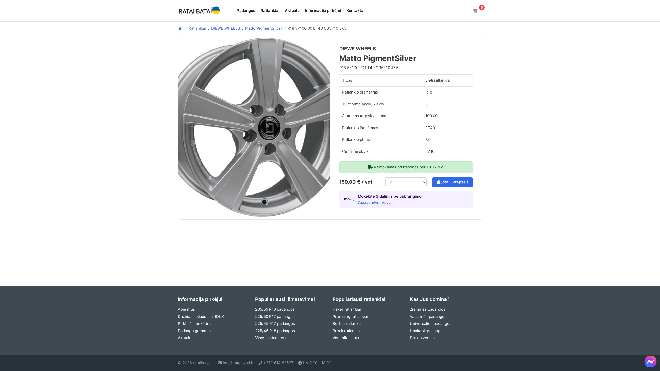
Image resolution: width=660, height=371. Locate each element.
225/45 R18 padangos (275, 330)
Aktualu (292, 10)
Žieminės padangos (428, 309)
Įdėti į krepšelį (454, 182)
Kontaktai (355, 10)
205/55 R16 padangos (275, 309)
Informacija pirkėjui (323, 10)
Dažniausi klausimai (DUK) (202, 316)
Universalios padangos (430, 323)
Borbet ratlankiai (347, 323)
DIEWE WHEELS (225, 28)
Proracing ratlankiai (350, 316)
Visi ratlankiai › (346, 337)
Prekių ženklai (423, 337)
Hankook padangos (427, 330)
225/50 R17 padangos (275, 316)
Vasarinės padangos (428, 316)
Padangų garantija (194, 330)
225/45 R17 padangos (275, 323)
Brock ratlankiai (347, 330)
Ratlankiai (270, 10)
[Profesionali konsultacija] (650, 361)
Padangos (246, 10)
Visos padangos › (270, 337)
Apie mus (186, 309)
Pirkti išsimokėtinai (195, 323)
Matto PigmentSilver (263, 28)
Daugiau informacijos (374, 202)
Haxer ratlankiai (347, 309)
